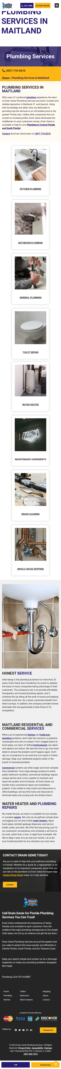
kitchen (31, 734)
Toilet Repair (30, 352)
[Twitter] (20, 1030)
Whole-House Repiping (30, 569)
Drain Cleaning (30, 514)
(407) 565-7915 (31, 1054)
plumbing (31, 97)
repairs (17, 817)
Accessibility (37, 1048)
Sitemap (48, 1048)
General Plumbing (31, 297)
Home (5, 77)
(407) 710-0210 (43, 133)
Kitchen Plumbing (30, 189)
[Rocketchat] (27, 1030)
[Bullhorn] (31, 1030)
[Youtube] (23, 1030)
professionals (40, 745)
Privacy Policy (24, 1048)
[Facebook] (16, 1030)
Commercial (8, 767)
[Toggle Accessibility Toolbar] (56, 1064)
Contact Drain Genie (13, 875)
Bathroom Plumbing (30, 243)
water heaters (40, 820)
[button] (57, 5)
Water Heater (30, 404)
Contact (6, 133)
